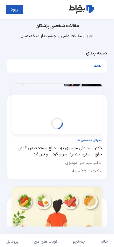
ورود (14, 9)
